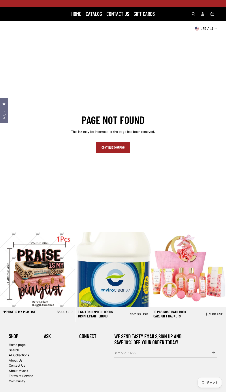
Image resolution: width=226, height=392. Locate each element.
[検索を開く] (193, 14)
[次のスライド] (68, 269)
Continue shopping (113, 147)
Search (14, 350)
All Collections (19, 355)
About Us (15, 360)
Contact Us (17, 365)
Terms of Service (21, 376)
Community (17, 381)
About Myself (18, 371)
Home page (17, 345)
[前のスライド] (6, 269)
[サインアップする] (213, 352)
